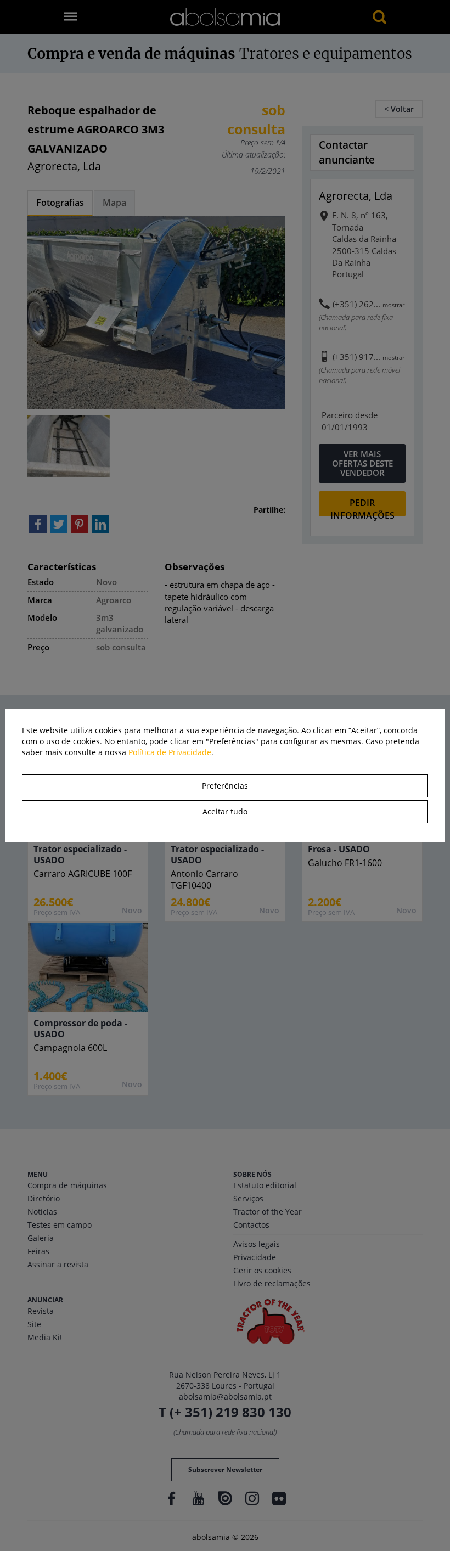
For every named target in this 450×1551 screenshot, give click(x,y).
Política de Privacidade (169, 752)
